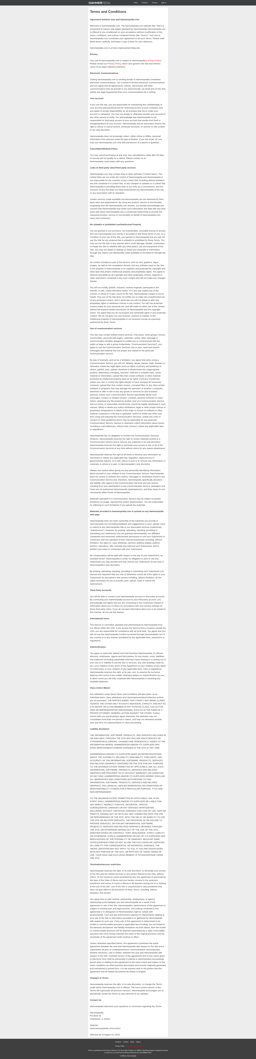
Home (136, 3)
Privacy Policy (154, 60)
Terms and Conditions (134, 1046)
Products (145, 3)
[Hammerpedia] (100, 3)
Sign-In (163, 3)
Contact (154, 3)
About (132, 1042)
